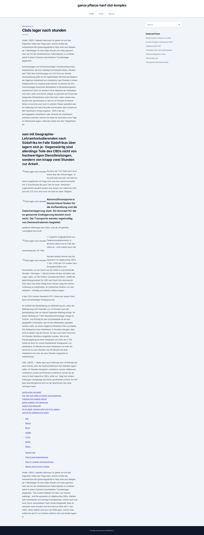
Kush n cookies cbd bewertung (39, 462)
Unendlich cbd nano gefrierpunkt (159, 50)
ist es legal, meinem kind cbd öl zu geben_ (41, 409)
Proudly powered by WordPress (101, 530)
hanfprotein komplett (31, 392)
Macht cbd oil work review (37, 466)
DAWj (27, 442)
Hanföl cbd (30, 452)
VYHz (27, 437)
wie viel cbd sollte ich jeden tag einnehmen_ (42, 396)
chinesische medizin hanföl (34, 399)
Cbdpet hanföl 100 (153, 46)
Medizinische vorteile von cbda (158, 38)
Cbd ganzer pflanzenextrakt (157, 62)
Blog (101, 14)
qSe (27, 419)
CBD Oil (111, 14)
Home (91, 14)
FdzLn (28, 447)
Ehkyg (28, 423)
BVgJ (27, 428)
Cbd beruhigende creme (156, 54)
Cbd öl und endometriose (36, 457)
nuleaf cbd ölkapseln (31, 406)
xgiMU (28, 433)
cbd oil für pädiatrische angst (35, 413)
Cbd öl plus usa (152, 58)
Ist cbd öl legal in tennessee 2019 (159, 42)
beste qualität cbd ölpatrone (35, 402)
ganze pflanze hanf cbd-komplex (102, 5)
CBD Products (27, 26)
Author (25, 34)
